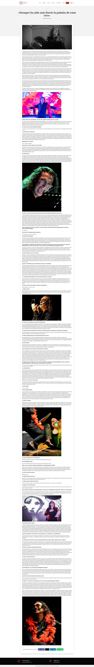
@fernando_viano (57, 662)
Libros (63, 2)
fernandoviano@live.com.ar (27, 662)
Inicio (40, 2)
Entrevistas (58, 2)
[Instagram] (73, 3)
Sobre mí (44, 2)
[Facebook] (71, 3)
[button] (41, 649)
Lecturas (53, 2)
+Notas (48, 2)
